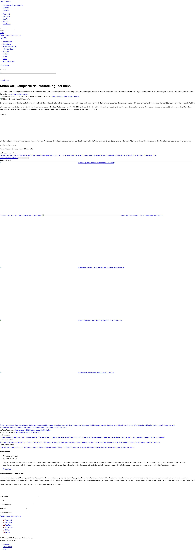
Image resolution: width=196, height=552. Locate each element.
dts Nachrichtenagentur (19, 94)
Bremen (6, 51)
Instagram (6, 16)
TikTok (5, 21)
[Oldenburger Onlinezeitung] (10, 516)
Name (2, 500)
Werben (6, 8)
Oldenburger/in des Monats (13, 5)
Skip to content (5, 1)
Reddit (70, 96)
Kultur (5, 56)
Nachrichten (7, 42)
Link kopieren (25, 158)
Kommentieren (12, 158)
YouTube (6, 19)
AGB (4, 549)
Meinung (6, 54)
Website (3, 508)
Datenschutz (7, 547)
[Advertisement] (98, 127)
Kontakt (6, 10)
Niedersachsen (8, 49)
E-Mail (76, 96)
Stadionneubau (35, 430)
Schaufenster (10, 61)
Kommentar (4, 496)
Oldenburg (7, 44)
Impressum (7, 544)
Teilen (19, 158)
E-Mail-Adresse (6, 504)
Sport (5, 59)
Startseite (3, 158)
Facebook (6, 14)
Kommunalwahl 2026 (22, 430)
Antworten (7, 469)
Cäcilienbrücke (46, 430)
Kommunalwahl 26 (9, 47)
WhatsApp (6, 24)
